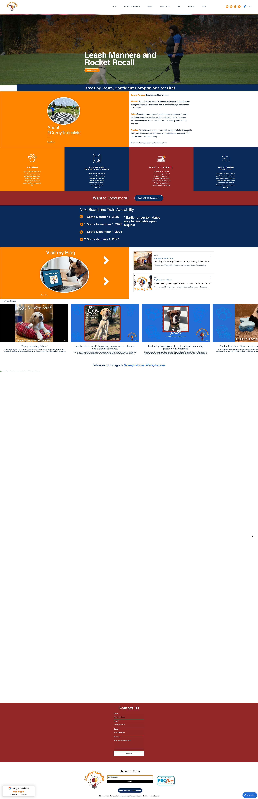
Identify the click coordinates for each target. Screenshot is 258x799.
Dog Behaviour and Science (163, 280)
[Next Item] (252, 536)
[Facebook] (235, 6)
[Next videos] (255, 323)
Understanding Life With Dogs (163, 258)
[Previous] (11, 50)
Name (116, 713)
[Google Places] (227, 6)
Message (117, 737)
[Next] (247, 50)
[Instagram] (231, 6)
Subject (116, 729)
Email (116, 721)
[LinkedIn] (239, 6)
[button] (132, 6)
